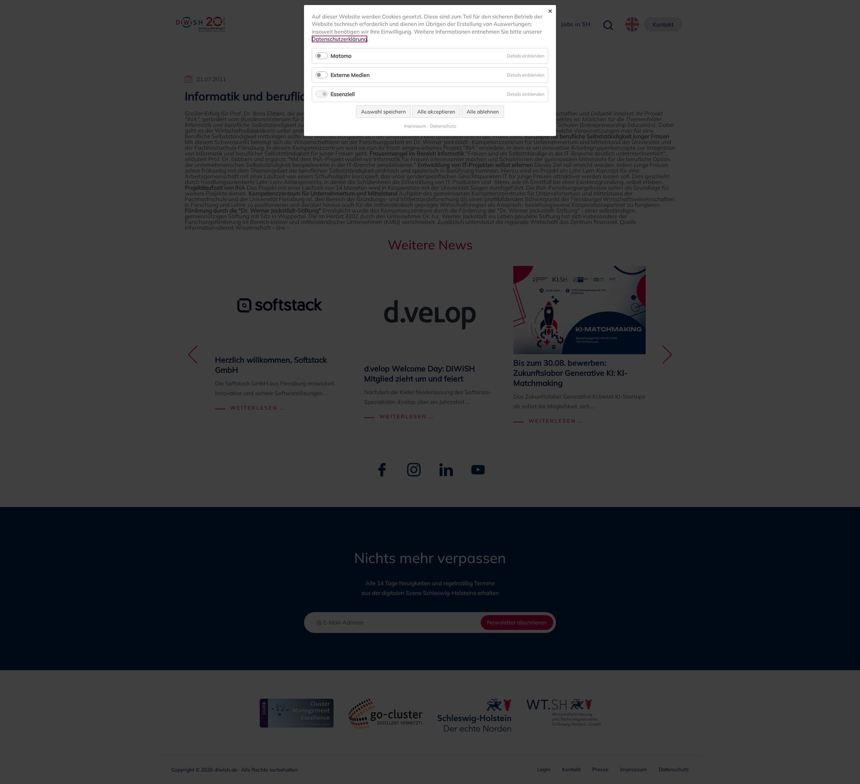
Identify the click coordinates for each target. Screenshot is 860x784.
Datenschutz (443, 126)
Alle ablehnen (483, 111)
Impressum (415, 126)
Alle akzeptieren (436, 111)
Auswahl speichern (383, 111)
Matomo (341, 55)
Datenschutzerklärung (339, 39)
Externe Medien (350, 75)
